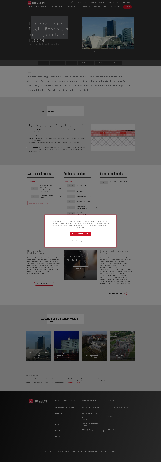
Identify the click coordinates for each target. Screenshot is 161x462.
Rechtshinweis (80, 227)
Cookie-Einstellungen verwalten (80, 241)
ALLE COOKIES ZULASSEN (80, 234)
